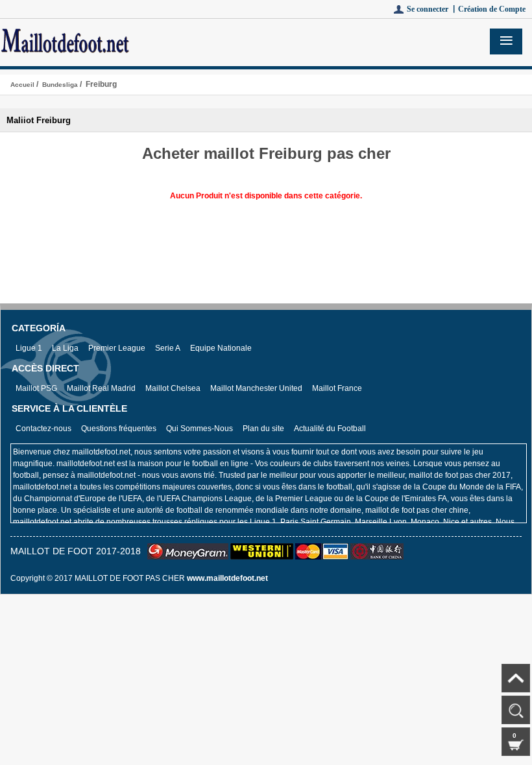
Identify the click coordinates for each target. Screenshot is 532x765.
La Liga (65, 348)
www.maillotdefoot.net (227, 578)
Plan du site (263, 428)
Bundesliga (60, 84)
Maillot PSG (36, 388)
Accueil (22, 84)
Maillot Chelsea (172, 388)
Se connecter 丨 (432, 9)
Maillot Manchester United (256, 388)
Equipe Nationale (221, 348)
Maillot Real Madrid (101, 388)
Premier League (116, 348)
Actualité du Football (330, 428)
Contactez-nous (43, 428)
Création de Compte (492, 9)
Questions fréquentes (118, 428)
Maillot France (337, 388)
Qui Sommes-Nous (199, 428)
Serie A (167, 348)
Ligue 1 (29, 348)
